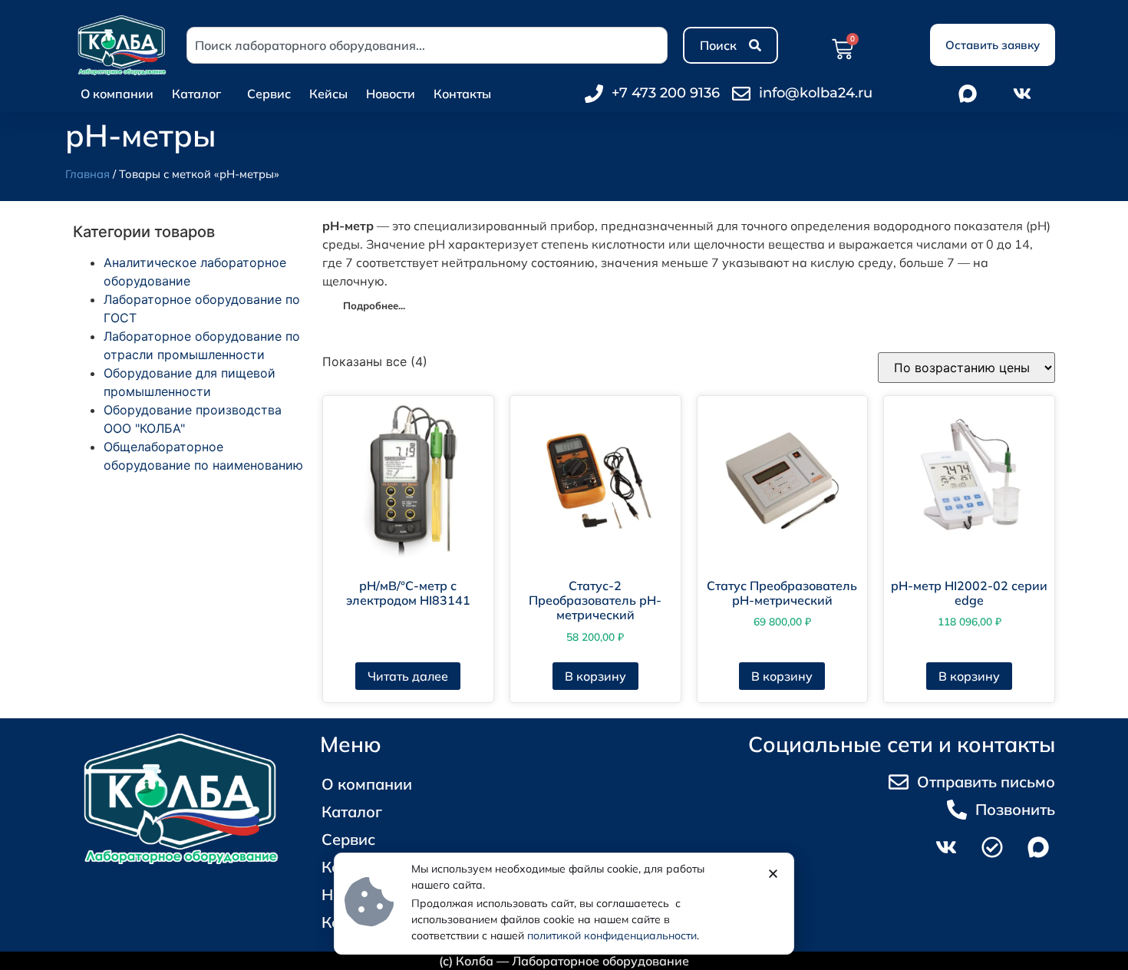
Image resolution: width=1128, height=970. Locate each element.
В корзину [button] (595, 676)
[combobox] (427, 45)
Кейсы (328, 93)
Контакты (462, 93)
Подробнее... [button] (374, 305)
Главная (87, 174)
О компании (117, 93)
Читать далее (408, 676)
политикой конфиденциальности (612, 935)
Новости (390, 93)
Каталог (196, 93)
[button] (773, 873)
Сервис (269, 93)
